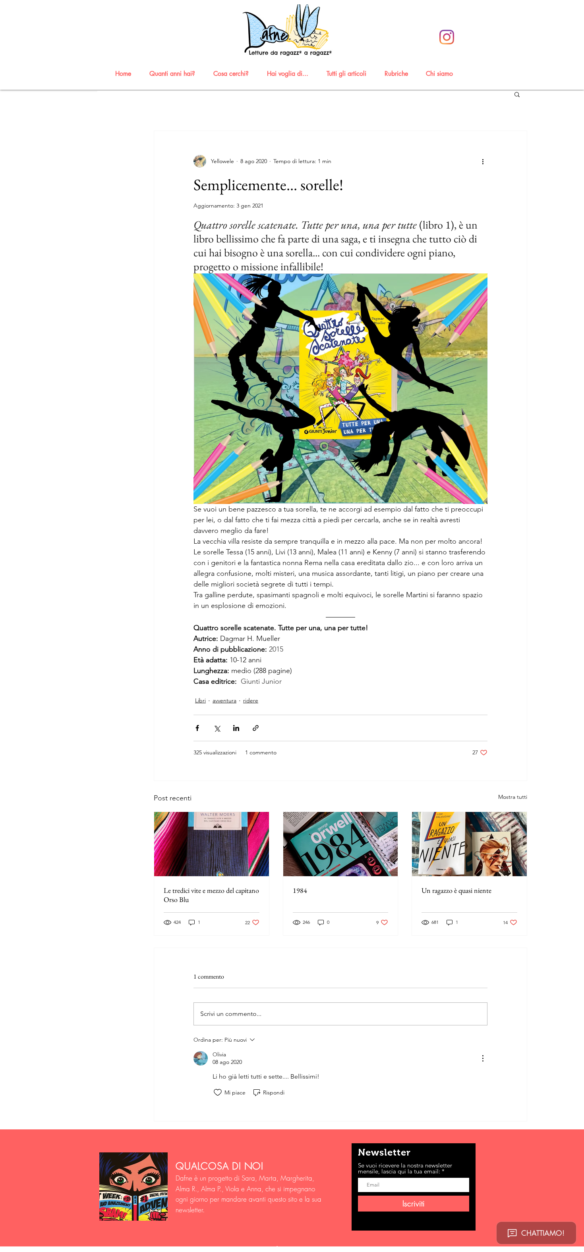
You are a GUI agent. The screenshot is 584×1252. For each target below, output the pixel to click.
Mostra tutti (512, 796)
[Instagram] (446, 37)
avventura (224, 700)
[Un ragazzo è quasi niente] (469, 844)
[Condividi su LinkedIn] (236, 728)
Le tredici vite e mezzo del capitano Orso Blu (211, 895)
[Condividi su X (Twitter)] (216, 728)
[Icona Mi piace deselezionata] (218, 1092)
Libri (200, 700)
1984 (300, 890)
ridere (250, 700)
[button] (176, 73)
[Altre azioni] (482, 161)
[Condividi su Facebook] (197, 728)
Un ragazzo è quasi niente (456, 890)
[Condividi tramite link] (255, 728)
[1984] (340, 844)
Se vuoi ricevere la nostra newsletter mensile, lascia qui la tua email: (405, 1168)
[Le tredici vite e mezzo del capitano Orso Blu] (211, 844)
